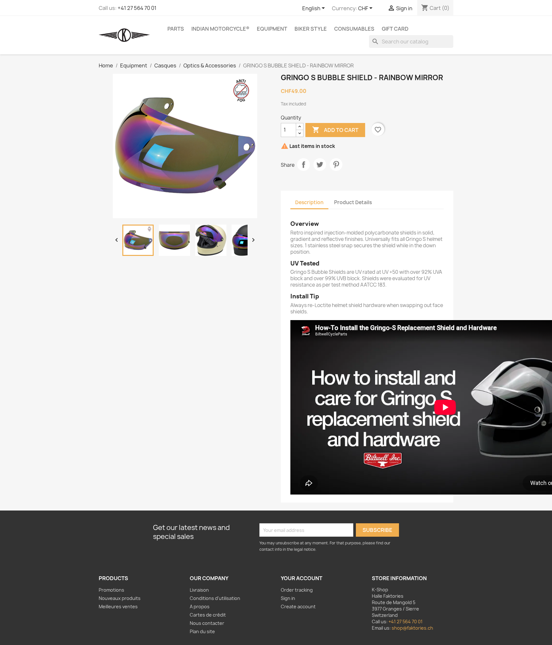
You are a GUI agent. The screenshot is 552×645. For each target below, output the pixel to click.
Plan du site (202, 631)
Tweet (319, 164)
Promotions (111, 590)
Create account (298, 606)
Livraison (199, 590)
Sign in (288, 598)
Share (303, 164)
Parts (175, 28)
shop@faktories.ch (412, 628)
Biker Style (311, 28)
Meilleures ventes (118, 606)
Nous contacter (207, 623)
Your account (301, 578)
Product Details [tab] (353, 202)
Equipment (272, 28)
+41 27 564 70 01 (137, 8)
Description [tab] (309, 202)
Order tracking (297, 590)
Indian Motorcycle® (220, 28)
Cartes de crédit (208, 615)
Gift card (395, 28)
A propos (200, 606)
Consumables (354, 28)
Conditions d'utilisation (215, 598)
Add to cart (335, 130)
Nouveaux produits (120, 598)
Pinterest (336, 164)
